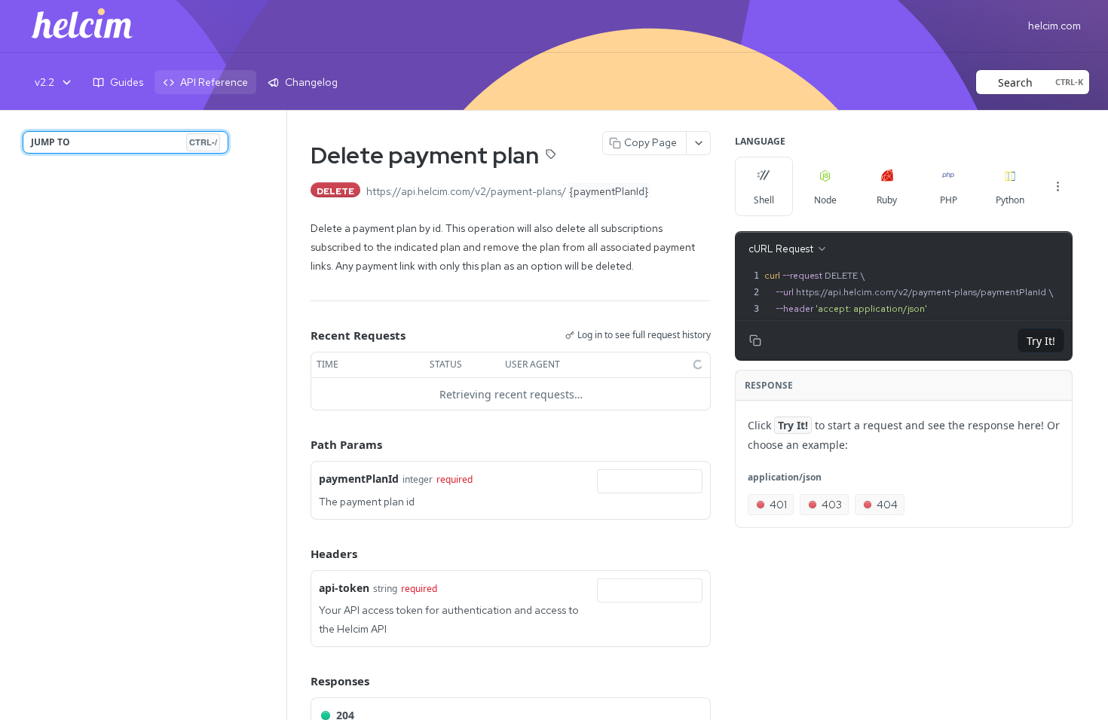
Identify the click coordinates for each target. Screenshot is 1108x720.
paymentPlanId (359, 478)
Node (825, 200)
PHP (948, 200)
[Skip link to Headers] (300, 553)
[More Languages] (1057, 186)
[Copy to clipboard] (666, 191)
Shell (764, 200)
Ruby (887, 200)
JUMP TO (124, 142)
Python (1010, 200)
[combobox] (649, 481)
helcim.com (1054, 25)
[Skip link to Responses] (300, 681)
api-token (344, 588)
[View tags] (551, 157)
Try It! (1041, 341)
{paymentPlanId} (609, 191)
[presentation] (916, 292)
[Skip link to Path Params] (300, 445)
